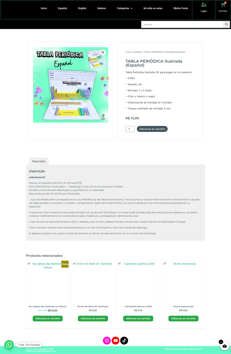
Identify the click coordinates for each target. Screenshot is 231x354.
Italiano (101, 8)
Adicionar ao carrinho (152, 129)
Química (137, 52)
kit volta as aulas (153, 8)
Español (62, 8)
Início (44, 8)
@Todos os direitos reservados (183, 348)
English (82, 8)
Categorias (123, 8)
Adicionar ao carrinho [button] (48, 318)
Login (204, 10)
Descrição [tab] (38, 161)
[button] (103, 52)
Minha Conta (181, 8)
